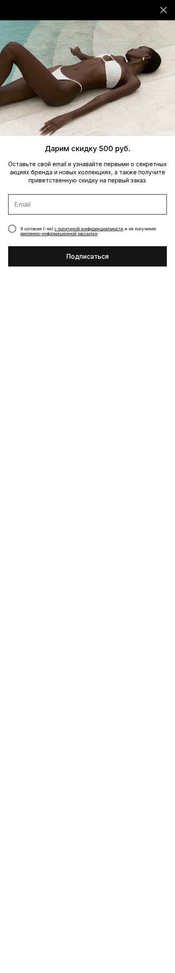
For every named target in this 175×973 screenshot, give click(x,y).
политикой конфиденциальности (90, 228)
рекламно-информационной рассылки (59, 233)
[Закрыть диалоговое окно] (163, 10)
